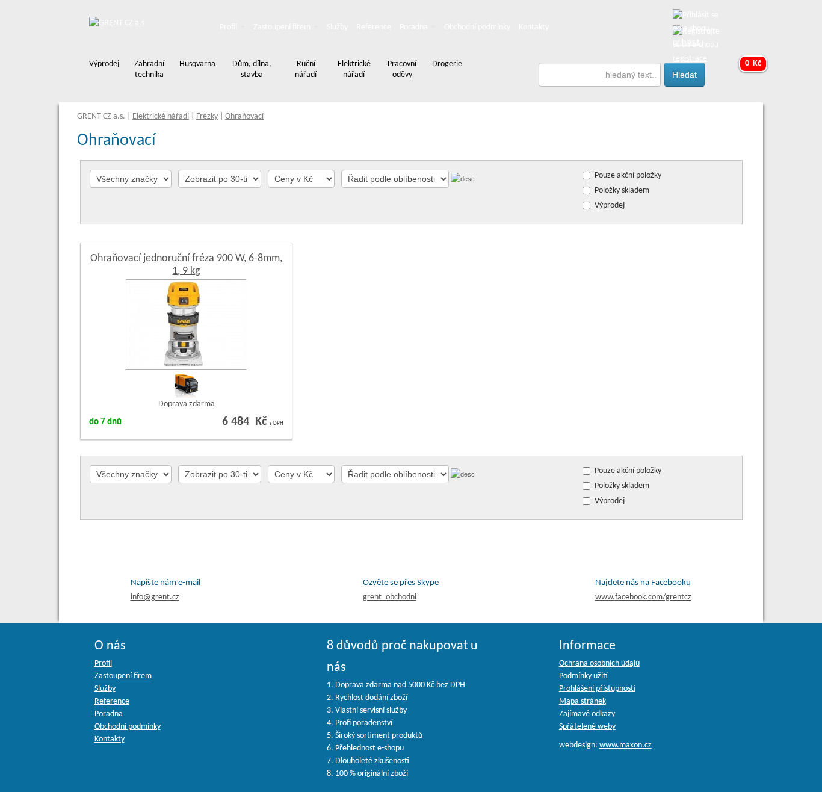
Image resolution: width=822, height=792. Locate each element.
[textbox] (600, 75)
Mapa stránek (582, 701)
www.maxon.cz (625, 745)
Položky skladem (622, 190)
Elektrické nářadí (160, 116)
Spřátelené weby (587, 726)
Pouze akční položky (628, 175)
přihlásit (686, 42)
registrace (690, 58)
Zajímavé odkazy (587, 714)
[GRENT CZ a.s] (116, 23)
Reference (373, 27)
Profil (229, 27)
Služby (337, 27)
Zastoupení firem (282, 27)
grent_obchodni (389, 597)
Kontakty (534, 27)
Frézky (207, 116)
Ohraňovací (244, 116)
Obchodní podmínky (477, 27)
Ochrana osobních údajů (599, 663)
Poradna (415, 27)
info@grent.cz (155, 597)
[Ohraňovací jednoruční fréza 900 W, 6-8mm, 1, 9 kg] (186, 324)
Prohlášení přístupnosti (597, 688)
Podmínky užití (583, 676)
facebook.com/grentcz (643, 597)
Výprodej (610, 205)
